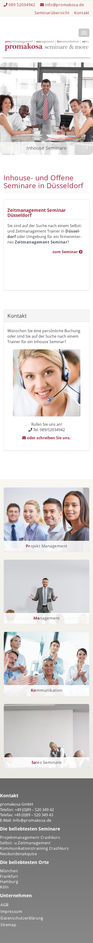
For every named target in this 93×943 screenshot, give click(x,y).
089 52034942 (22, 4)
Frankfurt (9, 876)
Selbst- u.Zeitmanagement (25, 842)
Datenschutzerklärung (21, 918)
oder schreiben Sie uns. (48, 437)
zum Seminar (65, 251)
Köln (4, 887)
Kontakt (81, 12)
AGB (4, 904)
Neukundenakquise (18, 853)
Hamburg (9, 881)
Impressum (11, 911)
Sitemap (8, 924)
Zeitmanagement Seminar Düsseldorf (36, 212)
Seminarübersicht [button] (52, 12)
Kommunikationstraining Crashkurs (34, 848)
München (9, 870)
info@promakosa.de (64, 4)
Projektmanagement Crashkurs (30, 837)
